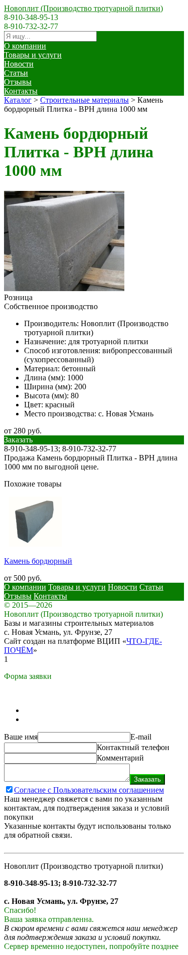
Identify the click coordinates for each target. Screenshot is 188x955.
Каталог (18, 100)
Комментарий (120, 758)
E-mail (140, 737)
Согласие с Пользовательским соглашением (89, 790)
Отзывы (18, 82)
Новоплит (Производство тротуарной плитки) (83, 8)
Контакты (21, 91)
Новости (19, 64)
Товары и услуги (33, 55)
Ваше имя (21, 737)
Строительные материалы (84, 100)
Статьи (16, 73)
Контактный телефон (133, 747)
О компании (25, 46)
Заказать (147, 779)
